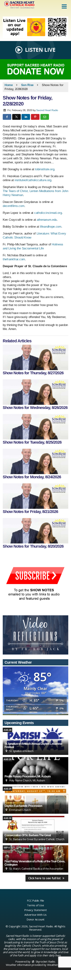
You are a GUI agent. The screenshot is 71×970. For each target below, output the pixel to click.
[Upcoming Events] (35, 770)
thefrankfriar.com (14, 259)
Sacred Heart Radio (47, 110)
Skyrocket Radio (45, 961)
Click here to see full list (45, 878)
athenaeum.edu (47, 219)
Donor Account (35, 919)
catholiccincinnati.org (48, 213)
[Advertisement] (35, 27)
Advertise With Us (35, 914)
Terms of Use (35, 905)
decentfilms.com (13, 206)
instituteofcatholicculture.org (33, 180)
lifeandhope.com (50, 226)
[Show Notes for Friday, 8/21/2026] (35, 496)
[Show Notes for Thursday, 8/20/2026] (35, 530)
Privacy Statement (35, 910)
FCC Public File (35, 900)
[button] (64, 6)
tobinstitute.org (44, 169)
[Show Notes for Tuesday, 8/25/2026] (35, 426)
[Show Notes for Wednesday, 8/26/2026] (35, 392)
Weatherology (56, 965)
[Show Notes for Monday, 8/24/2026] (35, 461)
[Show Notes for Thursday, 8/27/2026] (35, 357)
